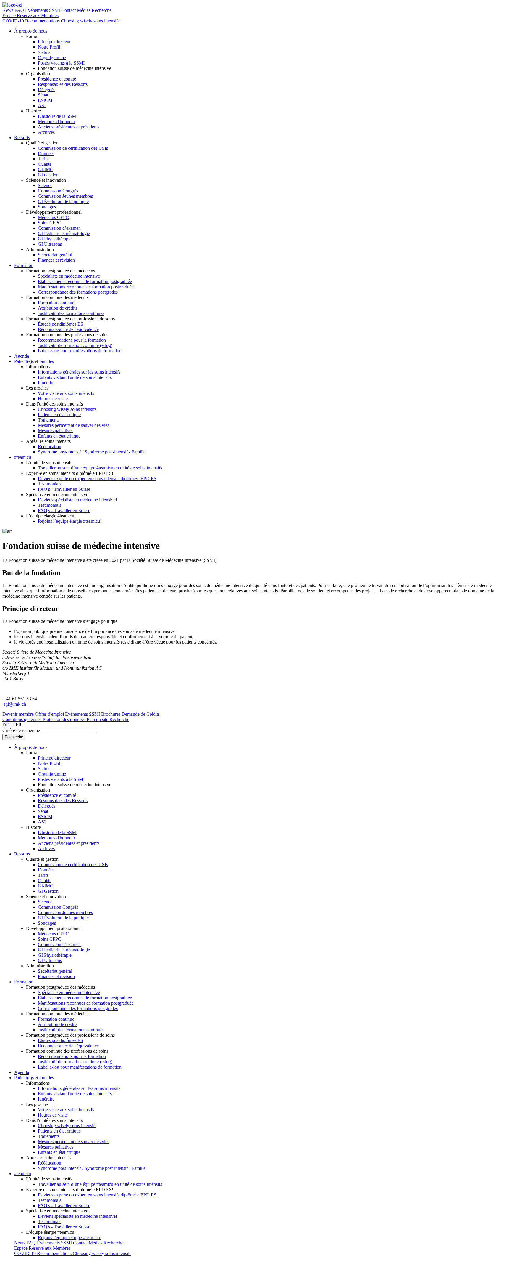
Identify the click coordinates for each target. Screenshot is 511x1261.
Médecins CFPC (53, 217)
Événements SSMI (43, 10)
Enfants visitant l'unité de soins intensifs (75, 377)
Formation (23, 265)
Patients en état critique (59, 414)
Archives (46, 132)
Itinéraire (46, 382)
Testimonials (49, 483)
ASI (42, 105)
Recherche (101, 10)
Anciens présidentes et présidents (68, 126)
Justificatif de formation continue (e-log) (75, 345)
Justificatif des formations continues (71, 313)
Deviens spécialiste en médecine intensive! (77, 499)
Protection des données (65, 719)
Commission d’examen (59, 228)
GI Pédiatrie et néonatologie (64, 233)
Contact (69, 10)
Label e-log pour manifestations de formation (80, 350)
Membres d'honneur (56, 121)
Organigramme (52, 57)
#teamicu (22, 457)
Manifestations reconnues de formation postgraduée (86, 286)
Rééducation (49, 446)
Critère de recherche (21, 730)
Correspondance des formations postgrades (78, 292)
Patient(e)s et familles (34, 361)
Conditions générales (22, 719)
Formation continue (56, 302)
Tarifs (43, 158)
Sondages (47, 206)
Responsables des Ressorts (63, 84)
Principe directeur (54, 41)
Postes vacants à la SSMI (61, 62)
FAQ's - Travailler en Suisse (64, 489)
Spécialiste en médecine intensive (69, 276)
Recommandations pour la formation (72, 339)
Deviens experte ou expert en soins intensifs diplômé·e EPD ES (97, 478)
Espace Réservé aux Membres (30, 15)
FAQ (19, 10)
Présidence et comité (57, 78)
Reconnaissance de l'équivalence (68, 329)
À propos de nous (30, 30)
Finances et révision (56, 260)
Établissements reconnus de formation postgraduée (85, 281)
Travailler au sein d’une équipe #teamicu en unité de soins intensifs (100, 467)
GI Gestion (48, 174)
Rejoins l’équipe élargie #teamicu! (69, 521)
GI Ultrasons (50, 244)
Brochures (111, 714)
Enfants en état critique (59, 435)
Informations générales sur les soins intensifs (79, 371)
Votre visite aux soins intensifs (66, 393)
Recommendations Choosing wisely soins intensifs (72, 20)
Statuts (44, 52)
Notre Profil (49, 46)
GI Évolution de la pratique (63, 201)
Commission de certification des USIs (73, 148)
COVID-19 (13, 20)
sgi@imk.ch (14, 704)
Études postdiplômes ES (60, 323)
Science (45, 185)
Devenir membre (18, 714)
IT (13, 724)
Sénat (43, 94)
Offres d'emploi (50, 714)
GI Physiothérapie (55, 238)
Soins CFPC (49, 222)
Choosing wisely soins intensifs (67, 409)
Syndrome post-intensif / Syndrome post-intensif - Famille (91, 451)
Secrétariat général (55, 254)
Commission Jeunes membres (65, 196)
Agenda (21, 355)
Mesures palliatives (55, 430)
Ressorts (22, 137)
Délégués (46, 89)
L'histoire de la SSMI (57, 116)
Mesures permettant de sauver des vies (73, 425)
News (8, 10)
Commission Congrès (58, 190)
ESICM (45, 100)
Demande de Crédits (141, 714)
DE (6, 724)
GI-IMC (45, 169)
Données (46, 153)
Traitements (48, 419)
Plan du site (98, 719)
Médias (84, 10)
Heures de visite (53, 398)
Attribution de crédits (57, 308)
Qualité (44, 164)
